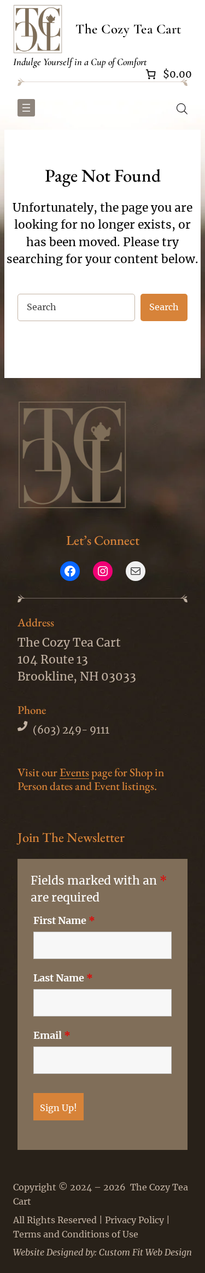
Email (52, 1035)
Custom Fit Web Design (145, 1252)
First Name (64, 920)
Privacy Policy (134, 1219)
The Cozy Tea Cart (128, 29)
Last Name (63, 978)
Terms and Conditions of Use (75, 1234)
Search (164, 306)
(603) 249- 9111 (71, 730)
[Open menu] (26, 108)
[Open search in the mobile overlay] (182, 107)
